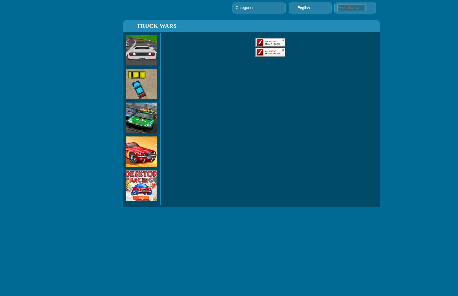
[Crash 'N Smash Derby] (141, 98)
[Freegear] (141, 64)
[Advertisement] (99, 110)
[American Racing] (141, 132)
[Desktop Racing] (141, 199)
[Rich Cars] (141, 166)
